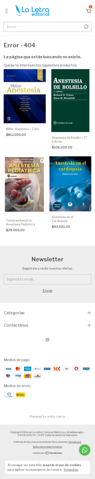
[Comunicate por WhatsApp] (84, 450)
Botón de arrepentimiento (47, 446)
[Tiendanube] (47, 453)
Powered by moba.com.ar (48, 416)
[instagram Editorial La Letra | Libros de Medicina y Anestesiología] (47, 340)
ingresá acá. (74, 441)
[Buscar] (86, 26)
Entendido (71, 469)
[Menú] (7, 11)
